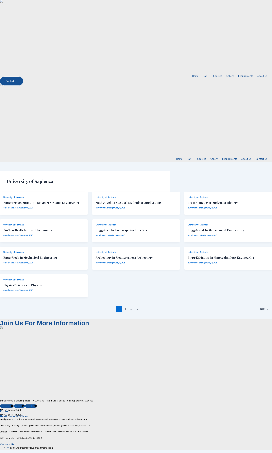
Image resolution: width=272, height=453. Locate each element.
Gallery (230, 76)
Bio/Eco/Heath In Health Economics (27, 230)
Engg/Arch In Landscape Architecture (122, 230)
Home (195, 76)
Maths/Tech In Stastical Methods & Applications (129, 202)
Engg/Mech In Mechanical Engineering (30, 257)
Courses (217, 76)
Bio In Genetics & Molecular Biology (213, 202)
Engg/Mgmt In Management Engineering (216, 230)
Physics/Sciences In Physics (22, 285)
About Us (262, 76)
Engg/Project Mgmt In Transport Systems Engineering (41, 202)
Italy (189, 158)
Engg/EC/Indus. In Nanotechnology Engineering (221, 257)
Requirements (245, 76)
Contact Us (261, 158)
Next (264, 308)
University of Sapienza (13, 197)
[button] (206, 76)
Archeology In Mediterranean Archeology (124, 257)
